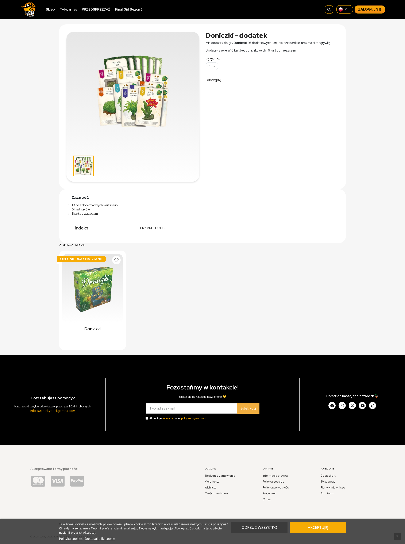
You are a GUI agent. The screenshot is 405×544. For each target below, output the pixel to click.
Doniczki (92, 329)
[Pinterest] (372, 405)
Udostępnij (227, 79)
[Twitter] (352, 405)
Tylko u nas (68, 9)
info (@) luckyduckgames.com (52, 410)
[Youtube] (362, 405)
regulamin (168, 418)
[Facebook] (332, 405)
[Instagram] (342, 405)
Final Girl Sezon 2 (129, 9)
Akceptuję (318, 527)
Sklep (50, 9)
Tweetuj (238, 79)
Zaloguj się (369, 9)
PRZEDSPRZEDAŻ (96, 9)
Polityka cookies (70, 538)
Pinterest (248, 79)
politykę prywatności (193, 418)
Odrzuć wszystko (259, 527)
